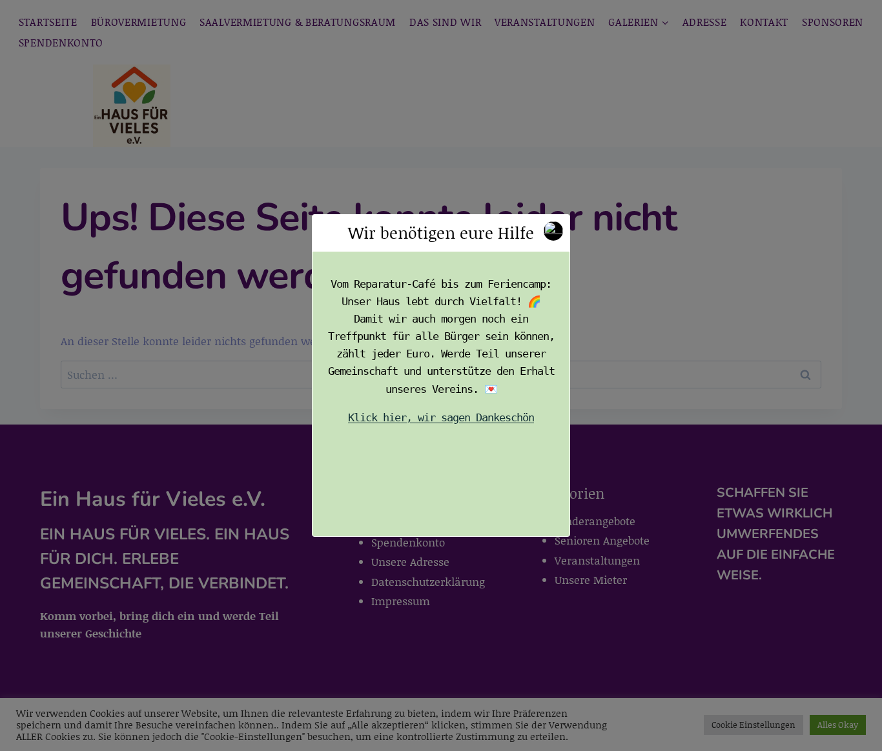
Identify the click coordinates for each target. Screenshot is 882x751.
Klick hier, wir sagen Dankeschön (441, 417)
